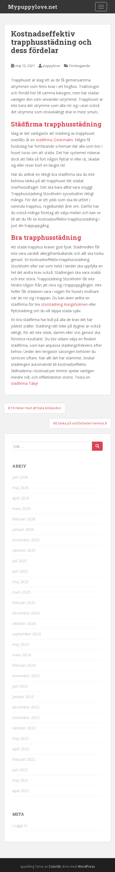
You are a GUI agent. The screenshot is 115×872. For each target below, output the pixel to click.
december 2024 (25, 613)
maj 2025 (20, 581)
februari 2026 (23, 518)
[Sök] (97, 446)
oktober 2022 (24, 728)
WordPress (86, 866)
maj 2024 (20, 644)
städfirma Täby (24, 383)
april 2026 (20, 498)
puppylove (51, 65)
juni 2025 (20, 571)
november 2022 (26, 717)
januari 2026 (23, 529)
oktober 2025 (24, 550)
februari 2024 (23, 665)
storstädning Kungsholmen (64, 304)
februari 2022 (23, 759)
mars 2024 (21, 654)
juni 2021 (20, 769)
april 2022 (20, 748)
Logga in (19, 825)
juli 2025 (19, 560)
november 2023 (26, 675)
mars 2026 (21, 508)
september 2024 (26, 633)
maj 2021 (20, 780)
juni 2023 (20, 686)
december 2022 (25, 707)
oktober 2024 (24, 623)
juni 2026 (20, 477)
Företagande (79, 65)
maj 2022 (20, 738)
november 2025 (26, 539)
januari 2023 (23, 696)
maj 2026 (20, 487)
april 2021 (20, 790)
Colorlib (55, 866)
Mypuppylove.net (32, 6)
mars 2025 (21, 592)
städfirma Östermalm (54, 139)
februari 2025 (23, 602)
